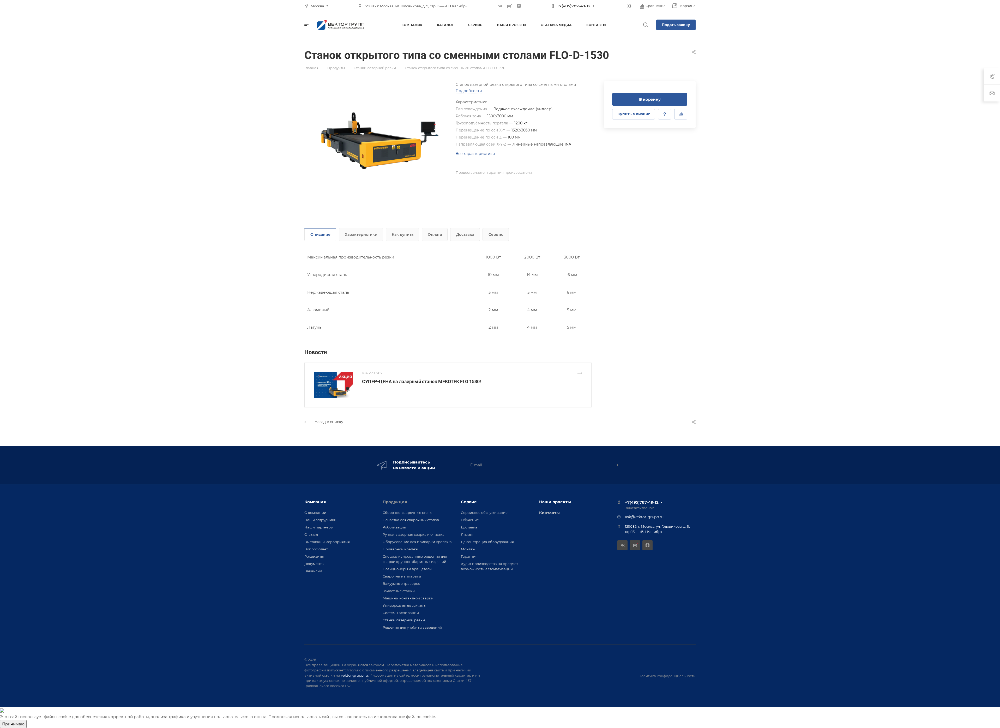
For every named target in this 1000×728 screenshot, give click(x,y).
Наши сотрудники (320, 520)
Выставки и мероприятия (327, 542)
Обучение (470, 520)
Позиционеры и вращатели (407, 569)
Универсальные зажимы (404, 605)
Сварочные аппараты (402, 576)
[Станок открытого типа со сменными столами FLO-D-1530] (380, 140)
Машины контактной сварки (408, 598)
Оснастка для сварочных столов (411, 520)
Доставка (465, 234)
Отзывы (311, 534)
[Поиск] (645, 24)
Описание (320, 234)
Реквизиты (314, 556)
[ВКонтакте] (500, 6)
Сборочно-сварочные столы (407, 512)
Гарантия (469, 556)
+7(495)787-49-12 (574, 5)
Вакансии (313, 571)
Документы (314, 564)
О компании (315, 512)
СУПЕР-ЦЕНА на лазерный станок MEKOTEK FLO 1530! (421, 381)
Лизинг (467, 534)
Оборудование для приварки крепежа (417, 542)
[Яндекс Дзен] (519, 6)
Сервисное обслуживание (484, 512)
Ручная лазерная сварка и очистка (413, 534)
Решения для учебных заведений (412, 627)
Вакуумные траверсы (401, 583)
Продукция (395, 501)
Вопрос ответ (316, 549)
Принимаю (13, 723)
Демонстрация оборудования (487, 542)
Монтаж (468, 549)
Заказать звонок (639, 508)
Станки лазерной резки (404, 620)
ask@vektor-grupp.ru (644, 517)
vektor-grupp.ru (354, 675)
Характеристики (361, 234)
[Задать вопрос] (664, 114)
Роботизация (394, 527)
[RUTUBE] (509, 6)
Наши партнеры (318, 527)
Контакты (549, 512)
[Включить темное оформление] (629, 6)
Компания (315, 501)
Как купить (402, 234)
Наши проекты (555, 501)
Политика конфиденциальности (667, 676)
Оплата (435, 234)
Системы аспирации (401, 613)
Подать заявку (676, 24)
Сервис (496, 234)
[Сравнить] (680, 114)
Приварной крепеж (400, 549)
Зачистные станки (399, 591)
